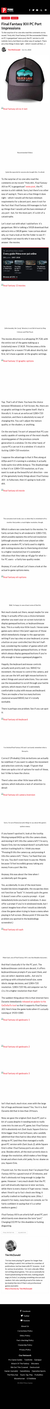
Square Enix (22, 1232)
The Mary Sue (12, 1375)
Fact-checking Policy (25, 1340)
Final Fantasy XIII (8, 1232)
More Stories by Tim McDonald (18, 1288)
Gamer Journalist (11, 1371)
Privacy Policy (25, 1349)
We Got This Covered (19, 1367)
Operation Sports (39, 1371)
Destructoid (34, 1367)
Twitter (26, 1316)
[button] (45, 10)
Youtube (26, 1320)
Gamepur (38, 1360)
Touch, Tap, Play (26, 1375)
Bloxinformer (19, 1378)
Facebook (26, 1311)
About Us (25, 1326)
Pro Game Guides (15, 1360)
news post (30, 186)
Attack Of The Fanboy (20, 1363)
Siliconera (35, 1363)
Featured (5, 18)
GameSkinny (25, 1371)
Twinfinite (28, 1360)
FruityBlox (39, 1375)
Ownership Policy (25, 1345)
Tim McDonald (14, 50)
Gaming (15, 18)
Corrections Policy (25, 1331)
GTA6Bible (31, 1378)
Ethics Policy (25, 1335)
